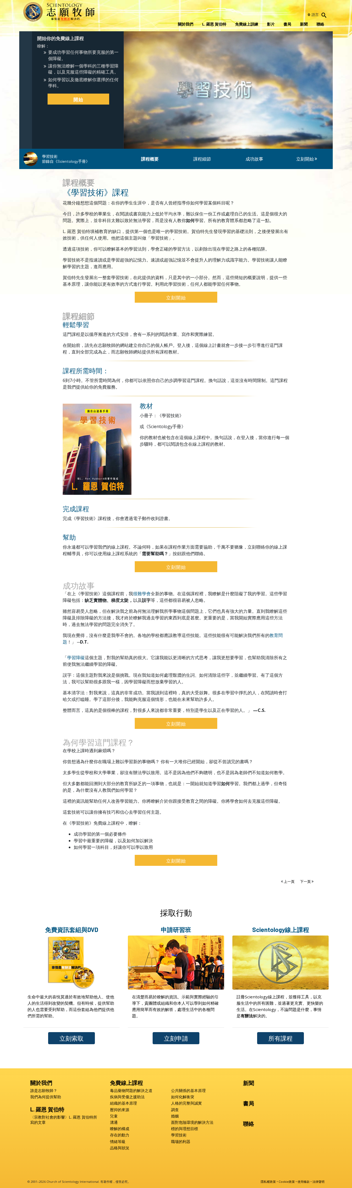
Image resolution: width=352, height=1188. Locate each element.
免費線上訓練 (246, 24)
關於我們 (185, 24)
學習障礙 (76, 658)
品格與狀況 (119, 1147)
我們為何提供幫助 (45, 1096)
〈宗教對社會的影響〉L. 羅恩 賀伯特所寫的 (63, 1120)
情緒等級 (117, 1141)
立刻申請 (176, 1038)
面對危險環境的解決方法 (192, 1122)
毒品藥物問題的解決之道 (131, 1090)
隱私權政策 (268, 1181)
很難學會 (142, 594)
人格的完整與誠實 (186, 1103)
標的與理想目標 (184, 1128)
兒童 (114, 1116)
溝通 (114, 1122)
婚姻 (175, 1116)
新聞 (304, 24)
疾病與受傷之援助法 (127, 1096)
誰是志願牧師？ (43, 1090)
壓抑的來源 (119, 1109)
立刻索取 (71, 1038)
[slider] (223, 143)
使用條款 (304, 1181)
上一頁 (289, 881)
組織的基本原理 (123, 1103)
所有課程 (280, 1038)
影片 (271, 24)
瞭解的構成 (119, 1128)
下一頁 (306, 881)
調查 (175, 1109)
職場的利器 (180, 1141)
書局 (287, 24)
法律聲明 (318, 1181)
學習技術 (178, 1135)
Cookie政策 (287, 1181)
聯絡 (320, 24)
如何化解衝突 (182, 1096)
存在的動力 (119, 1135)
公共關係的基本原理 (188, 1090)
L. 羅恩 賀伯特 (214, 24)
